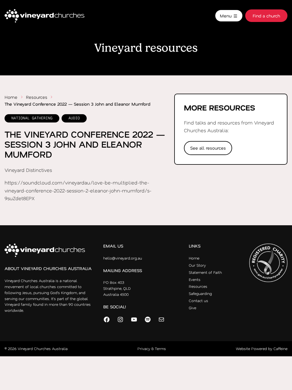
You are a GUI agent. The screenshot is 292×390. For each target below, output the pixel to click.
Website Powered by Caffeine (261, 348)
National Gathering (31, 118)
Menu (226, 16)
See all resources (208, 148)
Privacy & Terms (151, 348)
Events (194, 279)
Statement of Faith (205, 272)
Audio (74, 118)
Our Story (197, 265)
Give (192, 307)
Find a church (266, 16)
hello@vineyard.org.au (122, 258)
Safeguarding (200, 293)
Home (11, 97)
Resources (36, 97)
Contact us (198, 300)
